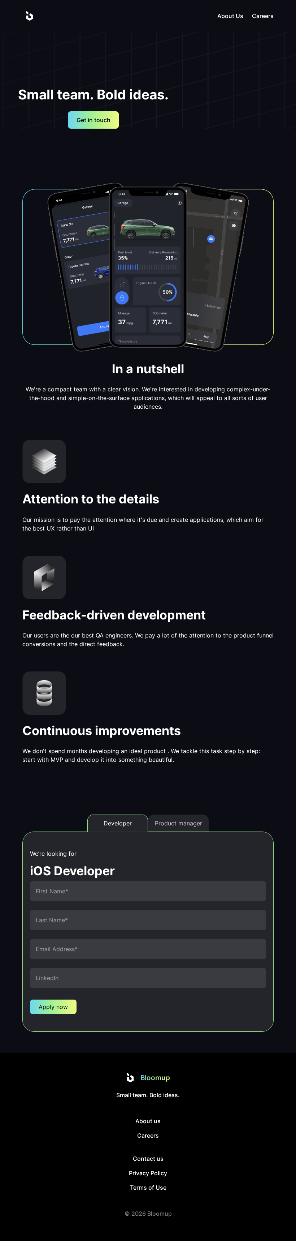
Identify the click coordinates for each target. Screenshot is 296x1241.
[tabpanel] (148, 931)
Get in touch (93, 120)
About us (148, 1121)
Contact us (148, 1158)
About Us (230, 16)
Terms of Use (148, 1187)
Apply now (53, 1006)
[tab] (117, 823)
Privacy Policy (148, 1173)
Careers (263, 16)
